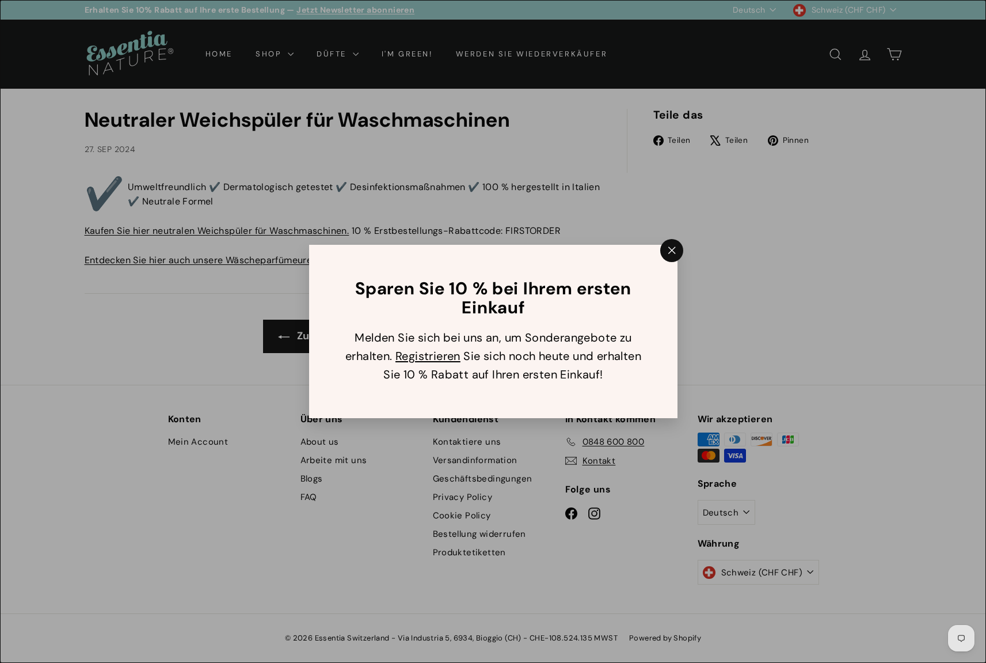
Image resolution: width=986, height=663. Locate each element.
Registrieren (427, 355)
